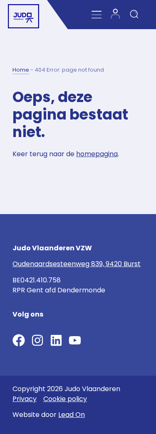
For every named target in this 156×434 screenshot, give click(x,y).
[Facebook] (18, 340)
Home (20, 70)
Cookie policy (65, 399)
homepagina (97, 154)
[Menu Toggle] (97, 15)
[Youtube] (75, 340)
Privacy (24, 399)
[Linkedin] (56, 340)
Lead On (71, 414)
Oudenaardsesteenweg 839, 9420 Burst (76, 264)
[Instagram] (37, 340)
